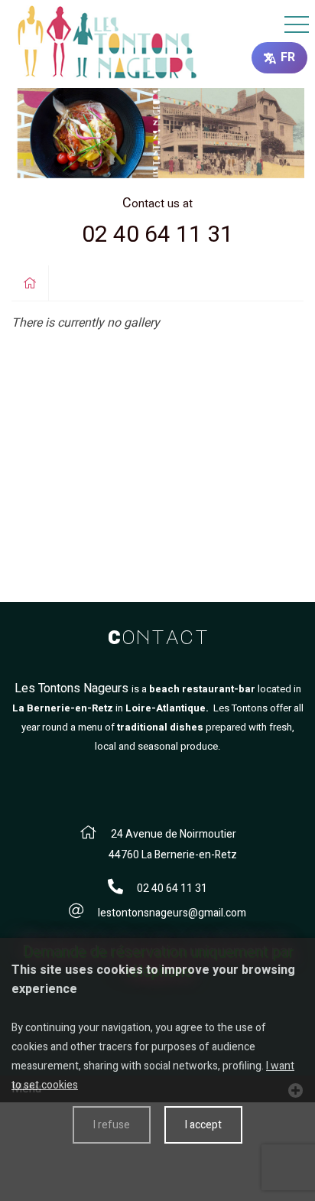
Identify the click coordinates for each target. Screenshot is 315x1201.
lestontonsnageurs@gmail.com (172, 913)
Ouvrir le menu (296, 25)
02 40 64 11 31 (157, 235)
